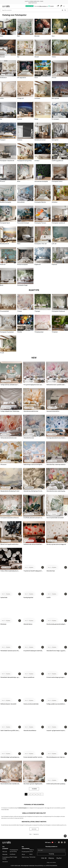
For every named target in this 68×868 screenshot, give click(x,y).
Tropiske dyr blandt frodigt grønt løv (33, 571)
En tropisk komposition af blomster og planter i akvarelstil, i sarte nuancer (10, 517)
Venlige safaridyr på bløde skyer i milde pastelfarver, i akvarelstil (10, 384)
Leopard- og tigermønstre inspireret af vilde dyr (56, 730)
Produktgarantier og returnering (14, 850)
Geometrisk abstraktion (53, 411)
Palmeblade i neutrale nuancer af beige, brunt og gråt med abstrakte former (10, 650)
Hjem (30, 834)
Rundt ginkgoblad (28, 597)
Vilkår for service (31, 850)
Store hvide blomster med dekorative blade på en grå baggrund (10, 783)
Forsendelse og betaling (6, 857)
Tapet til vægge (13, 857)
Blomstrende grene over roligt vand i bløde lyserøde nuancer (56, 757)
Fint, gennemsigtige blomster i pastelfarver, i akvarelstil (33, 384)
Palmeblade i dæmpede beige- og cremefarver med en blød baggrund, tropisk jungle (10, 677)
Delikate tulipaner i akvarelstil (8, 704)
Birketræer (3, 624)
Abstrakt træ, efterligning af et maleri (33, 491)
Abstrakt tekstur (28, 624)
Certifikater (12, 854)
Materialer (4, 854)
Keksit (30, 854)
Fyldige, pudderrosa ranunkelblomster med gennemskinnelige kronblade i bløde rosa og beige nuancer (56, 704)
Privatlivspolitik (25, 851)
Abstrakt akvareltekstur (30, 730)
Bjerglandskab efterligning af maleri (10, 491)
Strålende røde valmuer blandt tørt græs (33, 544)
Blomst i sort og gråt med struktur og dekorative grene (10, 544)
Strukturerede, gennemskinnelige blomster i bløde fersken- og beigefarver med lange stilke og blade (56, 624)
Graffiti (49, 597)
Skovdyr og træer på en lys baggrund (56, 544)
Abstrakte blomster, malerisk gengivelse (56, 491)
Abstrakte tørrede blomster (31, 411)
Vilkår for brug (25, 857)
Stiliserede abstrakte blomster (9, 438)
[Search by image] (62, 10)
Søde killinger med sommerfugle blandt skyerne (33, 464)
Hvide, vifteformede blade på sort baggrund (10, 571)
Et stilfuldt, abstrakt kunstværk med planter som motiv (33, 517)
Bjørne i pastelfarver (29, 677)
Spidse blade (4, 597)
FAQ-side (4, 851)
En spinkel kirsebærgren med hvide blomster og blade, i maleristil (33, 650)
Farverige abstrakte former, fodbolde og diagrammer (56, 438)
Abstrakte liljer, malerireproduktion (56, 464)
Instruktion (5, 861)
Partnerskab (32, 857)
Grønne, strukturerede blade (31, 704)
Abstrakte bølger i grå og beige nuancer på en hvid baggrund (10, 757)
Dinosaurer (3, 464)
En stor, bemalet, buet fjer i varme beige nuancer (33, 757)
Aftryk (23, 854)
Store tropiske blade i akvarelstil (55, 517)
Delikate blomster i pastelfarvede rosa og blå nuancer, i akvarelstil (56, 384)
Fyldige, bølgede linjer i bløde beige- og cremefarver (10, 411)
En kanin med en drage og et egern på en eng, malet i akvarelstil (56, 677)
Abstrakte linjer (51, 571)
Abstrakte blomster (29, 438)
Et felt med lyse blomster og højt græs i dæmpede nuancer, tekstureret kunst (56, 783)
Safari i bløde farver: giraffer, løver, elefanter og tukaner (10, 730)
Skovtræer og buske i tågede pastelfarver (33, 783)
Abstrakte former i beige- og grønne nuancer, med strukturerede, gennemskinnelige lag (56, 650)
